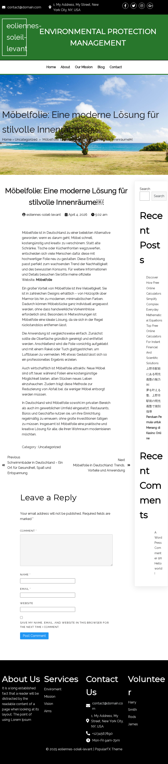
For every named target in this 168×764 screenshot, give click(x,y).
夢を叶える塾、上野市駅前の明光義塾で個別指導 (153, 400)
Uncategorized (26, 139)
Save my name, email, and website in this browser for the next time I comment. (64, 624)
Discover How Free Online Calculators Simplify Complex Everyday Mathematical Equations (154, 299)
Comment (28, 530)
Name (25, 574)
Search (145, 189)
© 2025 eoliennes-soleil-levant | (70, 749)
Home (6, 139)
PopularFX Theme (108, 749)
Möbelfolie (43, 280)
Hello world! (158, 568)
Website (26, 603)
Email (25, 588)
